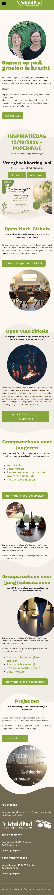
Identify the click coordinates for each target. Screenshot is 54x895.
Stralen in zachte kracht (23, 668)
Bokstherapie (16, 468)
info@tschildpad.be (14, 815)
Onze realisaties (14, 738)
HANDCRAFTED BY (34, 889)
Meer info (17, 175)
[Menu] (4, 3)
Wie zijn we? (12, 115)
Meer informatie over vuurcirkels (26, 416)
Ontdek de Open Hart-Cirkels (23, 263)
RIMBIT (46, 889)
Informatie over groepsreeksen (24, 495)
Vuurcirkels (14, 465)
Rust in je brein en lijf (21, 479)
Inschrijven (36, 175)
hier (18, 154)
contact (33, 103)
